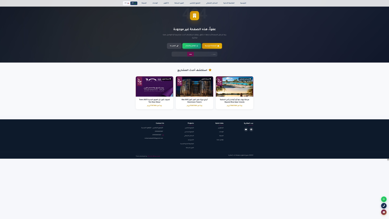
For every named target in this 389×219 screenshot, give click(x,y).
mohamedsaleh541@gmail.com (154, 138)
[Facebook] (251, 129)
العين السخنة (179, 3)
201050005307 (156, 135)
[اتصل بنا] (384, 205)
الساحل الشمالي (212, 3)
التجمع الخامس (195, 3)
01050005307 (159, 131)
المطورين (220, 128)
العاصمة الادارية (229, 3)
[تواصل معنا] (384, 212)
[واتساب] (384, 199)
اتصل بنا (173, 46)
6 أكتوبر (166, 3)
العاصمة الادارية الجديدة (187, 144)
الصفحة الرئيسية (211, 46)
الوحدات (155, 3)
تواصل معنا (220, 140)
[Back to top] (388, 160)
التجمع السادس (189, 132)
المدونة (144, 3)
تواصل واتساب (190, 46)
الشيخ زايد (191, 140)
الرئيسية (243, 3)
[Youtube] (246, 129)
